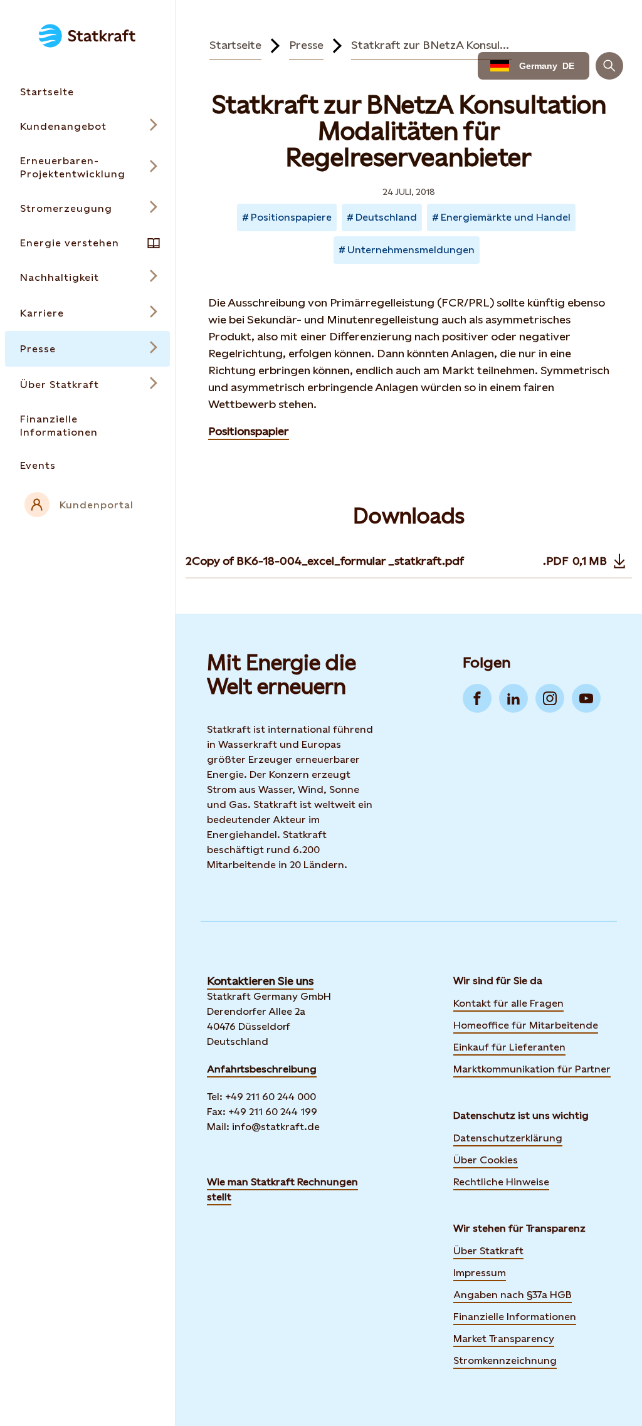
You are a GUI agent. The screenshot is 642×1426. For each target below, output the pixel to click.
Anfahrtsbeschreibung (262, 1069)
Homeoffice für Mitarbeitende (525, 1025)
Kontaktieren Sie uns (260, 980)
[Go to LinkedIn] (513, 698)
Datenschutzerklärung (507, 1138)
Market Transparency (503, 1339)
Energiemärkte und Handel (506, 217)
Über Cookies (485, 1160)
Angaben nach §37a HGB (512, 1295)
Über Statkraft (488, 1251)
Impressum (479, 1273)
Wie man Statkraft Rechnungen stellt (282, 1189)
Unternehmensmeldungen (411, 250)
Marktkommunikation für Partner (532, 1069)
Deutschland (386, 217)
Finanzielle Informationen (514, 1317)
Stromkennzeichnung (505, 1360)
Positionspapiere (291, 217)
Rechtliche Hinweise (501, 1182)
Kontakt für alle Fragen (508, 1003)
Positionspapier (248, 431)
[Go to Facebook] (477, 698)
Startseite (235, 44)
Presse (306, 44)
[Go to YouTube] (586, 698)
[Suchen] (609, 66)
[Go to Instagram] (549, 698)
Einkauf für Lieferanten (509, 1047)
